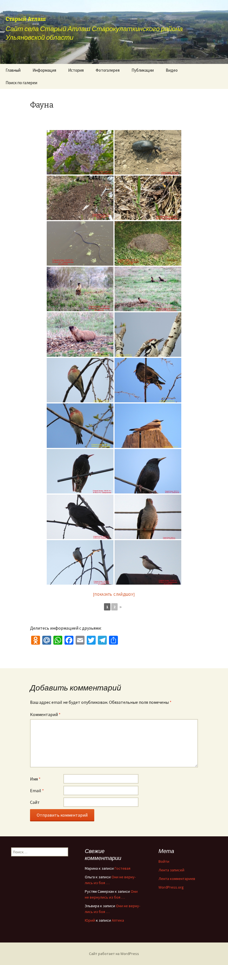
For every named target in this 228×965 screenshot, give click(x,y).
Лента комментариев (176, 878)
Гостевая (122, 868)
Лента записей (171, 869)
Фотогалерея (108, 70)
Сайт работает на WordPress (114, 953)
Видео (172, 70)
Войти (163, 861)
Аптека (118, 920)
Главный (13, 70)
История (76, 70)
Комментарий (45, 714)
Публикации (143, 70)
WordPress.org (171, 887)
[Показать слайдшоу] (114, 594)
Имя (35, 779)
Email (37, 790)
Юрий (90, 920)
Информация (44, 70)
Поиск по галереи (21, 82)
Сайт (35, 802)
